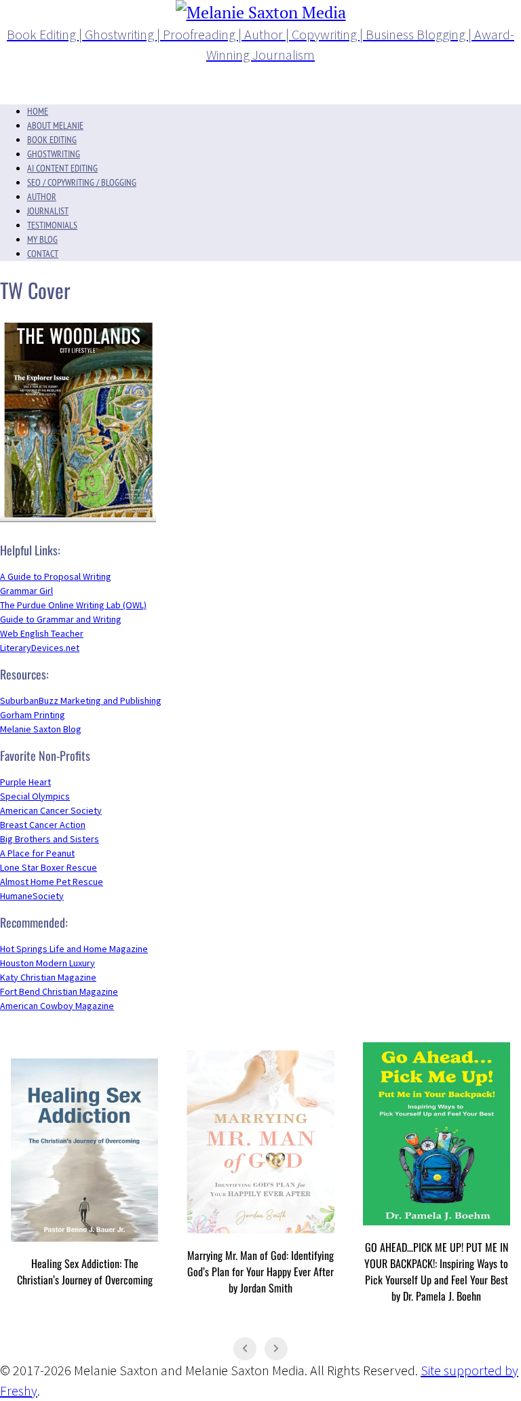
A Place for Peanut (37, 853)
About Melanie (55, 125)
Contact (42, 254)
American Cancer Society (51, 810)
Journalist (48, 211)
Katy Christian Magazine (48, 977)
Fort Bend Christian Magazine (59, 991)
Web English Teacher (41, 633)
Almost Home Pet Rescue (51, 881)
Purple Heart (25, 782)
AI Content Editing (62, 168)
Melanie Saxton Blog (40, 729)
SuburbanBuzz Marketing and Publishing (80, 700)
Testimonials (52, 225)
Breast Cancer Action (42, 824)
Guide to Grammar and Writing (60, 619)
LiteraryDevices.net (39, 648)
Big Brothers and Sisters (49, 839)
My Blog (42, 239)
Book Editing (52, 140)
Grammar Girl (26, 591)
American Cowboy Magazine (57, 1006)
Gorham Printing (32, 715)
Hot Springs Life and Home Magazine (74, 949)
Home (37, 111)
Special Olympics (35, 796)
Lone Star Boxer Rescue (48, 867)
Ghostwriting (53, 154)
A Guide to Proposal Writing (55, 576)
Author (41, 197)
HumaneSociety (32, 896)
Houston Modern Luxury (47, 963)
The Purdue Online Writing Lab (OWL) (73, 605)
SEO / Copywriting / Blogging (81, 182)
